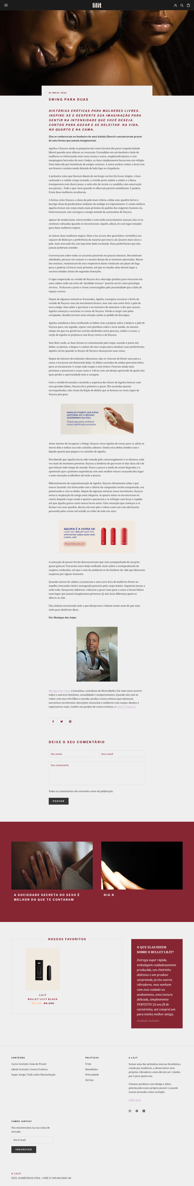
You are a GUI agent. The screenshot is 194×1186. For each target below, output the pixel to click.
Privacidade (92, 1074)
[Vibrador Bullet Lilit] (97, 537)
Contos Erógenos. (126, 706)
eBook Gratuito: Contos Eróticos (29, 1069)
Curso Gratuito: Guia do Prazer (29, 1064)
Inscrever (23, 1149)
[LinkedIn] (144, 1111)
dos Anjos (60, 690)
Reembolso (91, 1069)
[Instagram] (130, 1111)
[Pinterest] (137, 1111)
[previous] (11, 976)
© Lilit (16, 1173)
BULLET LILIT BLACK (43, 999)
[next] (122, 976)
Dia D (109, 895)
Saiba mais (135, 1099)
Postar (58, 801)
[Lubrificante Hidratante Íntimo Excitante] (97, 419)
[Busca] (182, 5)
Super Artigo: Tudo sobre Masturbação (33, 1074)
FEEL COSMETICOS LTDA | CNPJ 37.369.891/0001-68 (41, 1178)
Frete (88, 1064)
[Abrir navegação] (6, 5)
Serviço (89, 1080)
